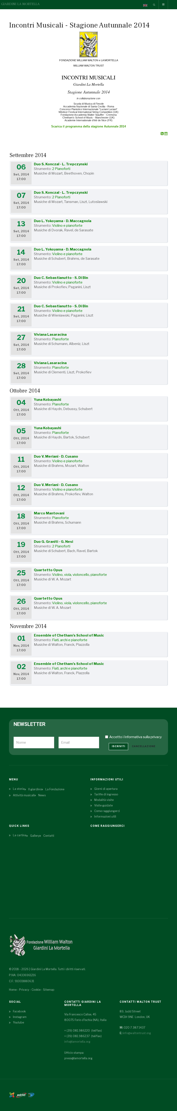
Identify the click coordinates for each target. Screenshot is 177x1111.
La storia (18, 789)
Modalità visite (104, 800)
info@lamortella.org (77, 1041)
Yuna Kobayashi (47, 400)
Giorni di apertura (106, 789)
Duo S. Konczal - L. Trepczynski (61, 164)
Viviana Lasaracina (50, 334)
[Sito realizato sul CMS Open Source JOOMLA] (12, 1094)
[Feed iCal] (166, 134)
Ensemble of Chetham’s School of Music (69, 635)
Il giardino (34, 789)
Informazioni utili (105, 816)
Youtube (18, 1022)
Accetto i (135, 737)
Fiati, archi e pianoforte (69, 640)
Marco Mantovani (49, 513)
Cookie (36, 989)
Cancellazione (143, 746)
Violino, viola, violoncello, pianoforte (79, 575)
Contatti (48, 835)
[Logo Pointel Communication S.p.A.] (21, 1094)
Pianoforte (60, 339)
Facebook (19, 1011)
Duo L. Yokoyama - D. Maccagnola (62, 221)
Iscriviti (118, 746)
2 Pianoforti (61, 169)
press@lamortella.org (78, 1058)
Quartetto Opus (48, 570)
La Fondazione (54, 789)
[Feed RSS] (162, 134)
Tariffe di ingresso (106, 794)
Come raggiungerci (107, 811)
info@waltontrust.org (137, 1033)
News (42, 795)
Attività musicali (23, 795)
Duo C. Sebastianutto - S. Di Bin (61, 278)
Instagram (20, 1017)
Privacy (24, 989)
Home (13, 989)
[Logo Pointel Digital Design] (31, 1094)
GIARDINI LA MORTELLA (20, 4)
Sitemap (48, 989)
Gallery (34, 835)
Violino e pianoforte (67, 225)
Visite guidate (103, 805)
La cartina (19, 835)
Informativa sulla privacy (143, 737)
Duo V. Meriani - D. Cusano (56, 456)
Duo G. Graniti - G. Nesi (53, 542)
